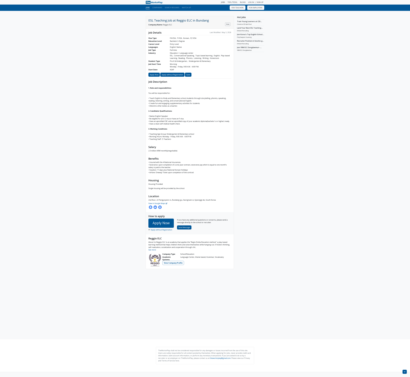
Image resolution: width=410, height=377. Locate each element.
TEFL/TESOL (232, 2)
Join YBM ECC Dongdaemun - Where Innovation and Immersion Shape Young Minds (249, 49)
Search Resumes (172, 7)
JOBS (223, 2)
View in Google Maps (157, 203)
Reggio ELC (160, 25)
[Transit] (160, 207)
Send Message (184, 227)
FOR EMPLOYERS (255, 7)
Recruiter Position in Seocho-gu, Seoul (250, 42)
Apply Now (154, 75)
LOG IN (251, 2)
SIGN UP (260, 2)
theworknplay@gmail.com (220, 358)
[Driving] (155, 207)
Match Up (186, 7)
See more (152, 250)
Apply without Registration (172, 75)
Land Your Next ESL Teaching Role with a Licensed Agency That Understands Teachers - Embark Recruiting (249, 31)
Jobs (148, 7)
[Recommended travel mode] (150, 207)
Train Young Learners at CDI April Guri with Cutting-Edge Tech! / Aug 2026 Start (249, 23)
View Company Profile (173, 263)
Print (227, 24)
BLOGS (243, 2)
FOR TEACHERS (237, 7)
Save (188, 75)
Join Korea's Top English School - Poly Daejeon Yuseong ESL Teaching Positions (250, 36)
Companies (157, 7)
